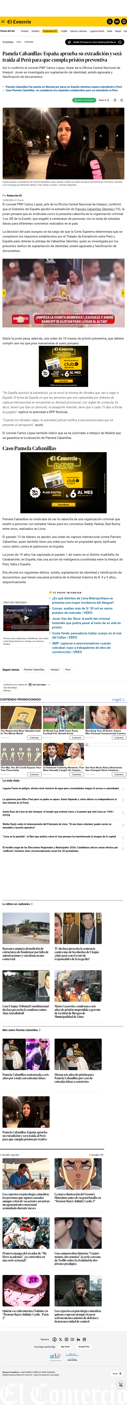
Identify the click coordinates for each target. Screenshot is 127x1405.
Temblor (35, 31)
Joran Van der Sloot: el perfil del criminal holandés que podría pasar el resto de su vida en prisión (86, 623)
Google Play (84, 1347)
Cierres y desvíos (78, 31)
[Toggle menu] (3, 22)
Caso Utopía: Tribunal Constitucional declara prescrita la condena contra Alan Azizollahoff (25, 1009)
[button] (26, 617)
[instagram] (66, 1339)
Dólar (109, 31)
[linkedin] (78, 1339)
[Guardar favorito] (115, 100)
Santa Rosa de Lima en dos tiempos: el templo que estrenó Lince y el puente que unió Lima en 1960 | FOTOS (58, 813)
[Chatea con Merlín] (110, 22)
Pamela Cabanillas (34, 669)
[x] (61, 1339)
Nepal (118, 31)
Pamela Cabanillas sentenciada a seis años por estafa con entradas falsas (25, 1076)
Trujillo (64, 31)
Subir (115, 1374)
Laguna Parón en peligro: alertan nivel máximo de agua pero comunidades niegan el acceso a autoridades (61, 788)
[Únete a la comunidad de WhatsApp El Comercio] (84, 100)
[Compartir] (122, 100)
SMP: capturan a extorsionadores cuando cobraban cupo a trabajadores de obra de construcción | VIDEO (81, 647)
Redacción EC (14, 195)
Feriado (25, 31)
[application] (26, 618)
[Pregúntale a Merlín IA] (120, 1384)
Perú (67, 669)
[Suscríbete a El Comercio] (116, 22)
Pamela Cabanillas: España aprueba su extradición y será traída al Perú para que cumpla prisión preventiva (24, 1135)
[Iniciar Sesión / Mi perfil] (124, 22)
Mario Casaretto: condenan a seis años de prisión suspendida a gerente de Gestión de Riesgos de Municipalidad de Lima (78, 1011)
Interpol (55, 669)
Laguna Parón (97, 31)
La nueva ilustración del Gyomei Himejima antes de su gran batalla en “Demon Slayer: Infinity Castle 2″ (78, 1197)
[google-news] (84, 1339)
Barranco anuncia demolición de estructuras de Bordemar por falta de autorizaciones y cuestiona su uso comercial (25, 954)
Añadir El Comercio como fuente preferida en (94, 42)
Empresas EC (50, 31)
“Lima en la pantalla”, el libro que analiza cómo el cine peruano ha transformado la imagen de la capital (59, 836)
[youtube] (72, 1339)
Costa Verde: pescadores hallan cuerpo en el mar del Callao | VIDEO (87, 635)
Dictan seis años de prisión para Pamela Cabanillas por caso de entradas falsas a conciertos (74, 1078)
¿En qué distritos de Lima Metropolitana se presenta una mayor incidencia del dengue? (83, 600)
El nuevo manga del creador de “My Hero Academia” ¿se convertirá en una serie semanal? (24, 1256)
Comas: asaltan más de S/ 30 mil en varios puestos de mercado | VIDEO (82, 611)
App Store (65, 1347)
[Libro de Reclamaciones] (72, 1356)
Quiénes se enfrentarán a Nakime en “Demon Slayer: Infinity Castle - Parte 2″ (25, 1314)
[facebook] (55, 1339)
